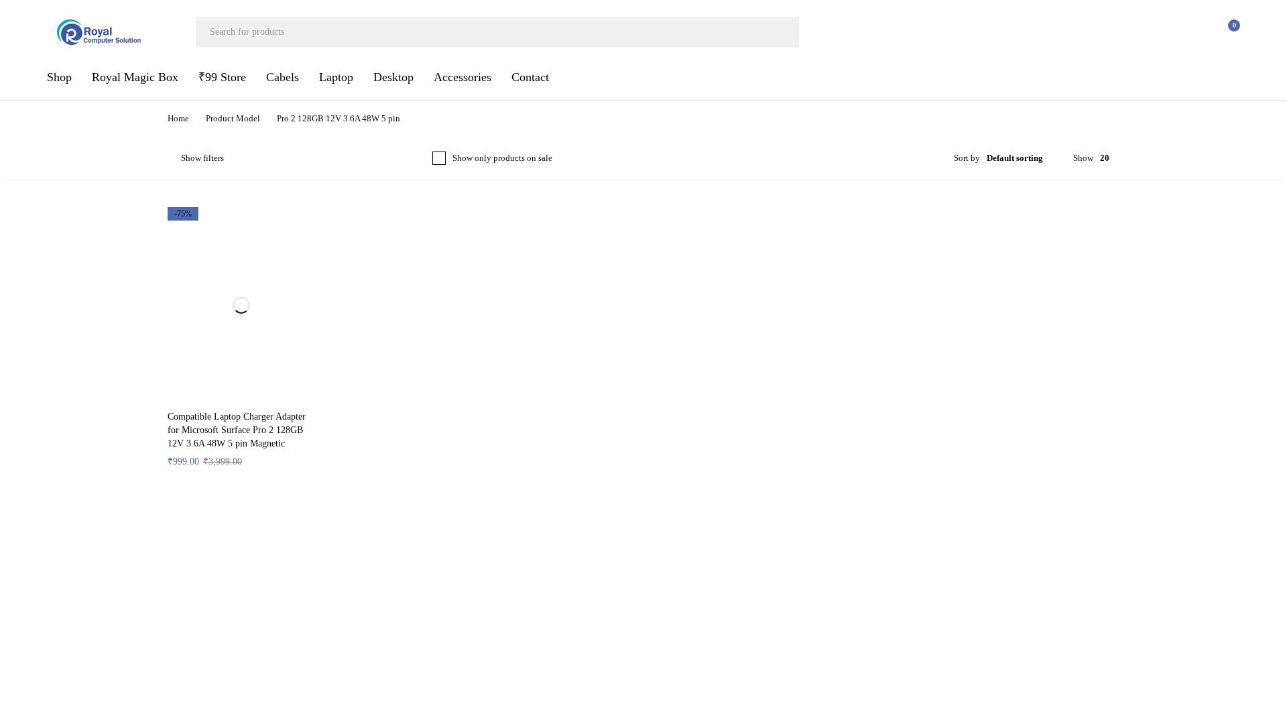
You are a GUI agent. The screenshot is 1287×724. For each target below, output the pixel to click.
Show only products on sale (510, 158)
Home (180, 118)
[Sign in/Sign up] (1157, 32)
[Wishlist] (1191, 32)
